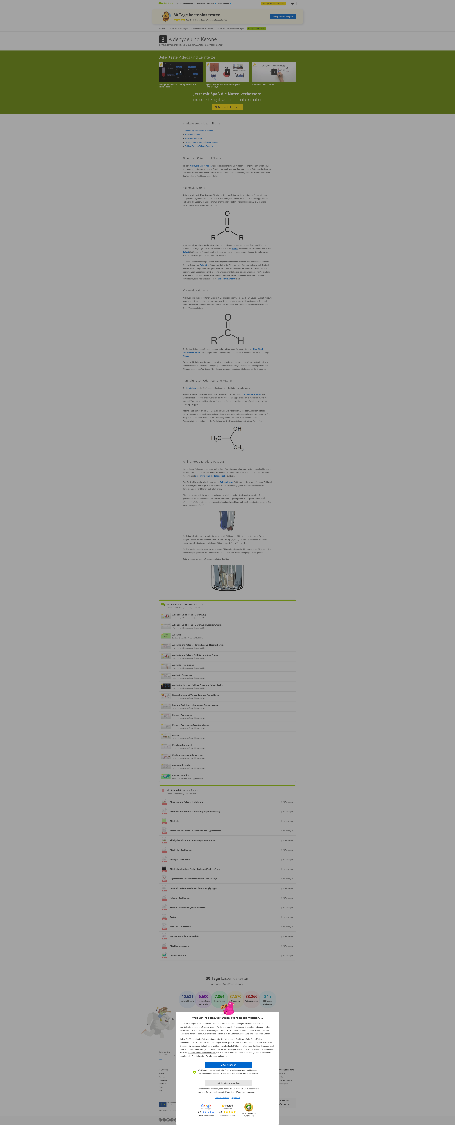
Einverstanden (228, 1064)
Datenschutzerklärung (240, 1034)
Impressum (236, 1098)
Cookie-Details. (263, 1034)
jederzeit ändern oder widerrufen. (202, 1053)
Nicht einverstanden (228, 1083)
